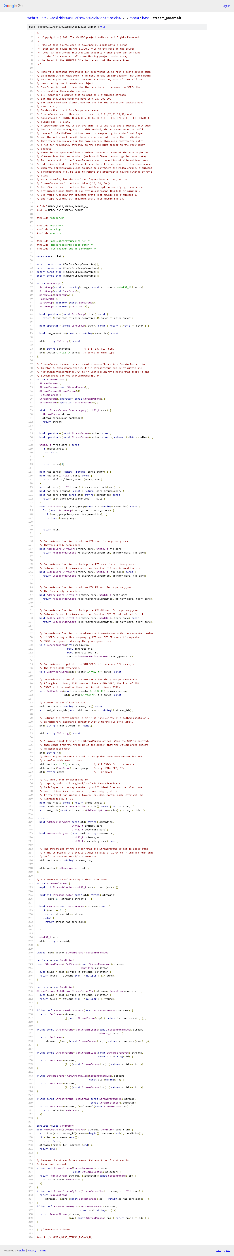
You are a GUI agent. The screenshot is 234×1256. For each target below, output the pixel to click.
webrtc (33, 18)
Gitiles (22, 1250)
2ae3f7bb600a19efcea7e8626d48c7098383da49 (86, 18)
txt (218, 1250)
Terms (42, 1250)
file (102, 26)
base (146, 18)
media (134, 18)
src (44, 18)
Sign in (226, 6)
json (227, 1250)
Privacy (32, 1250)
